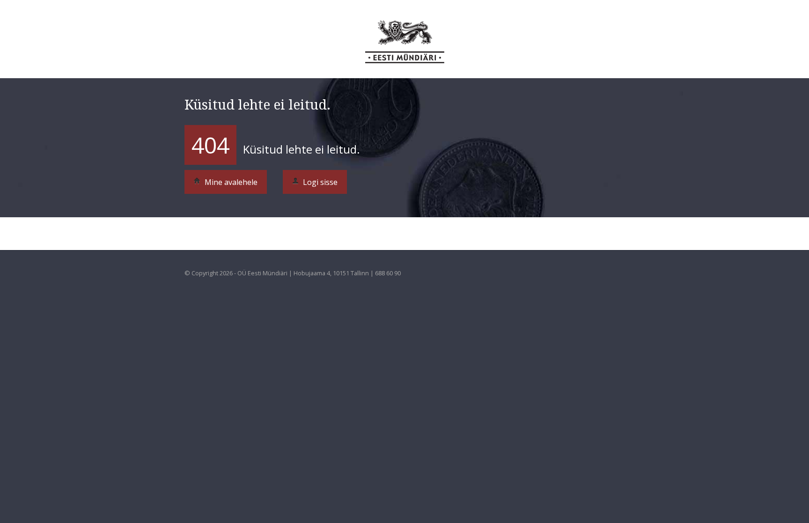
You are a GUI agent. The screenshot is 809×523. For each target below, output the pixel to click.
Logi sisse (319, 182)
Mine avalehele (230, 182)
